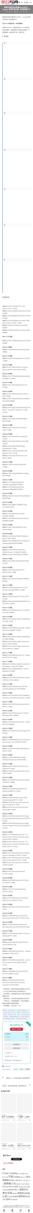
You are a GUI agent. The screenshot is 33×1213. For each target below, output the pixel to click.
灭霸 (19, 1187)
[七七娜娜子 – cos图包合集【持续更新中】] (24, 1103)
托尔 (4, 1187)
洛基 (13, 1187)
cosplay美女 (21, 1173)
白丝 (25, 1187)
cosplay (13, 1173)
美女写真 (7, 1193)
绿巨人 (16, 1190)
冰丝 (21, 1177)
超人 (7, 1196)
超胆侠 (11, 1196)
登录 (27, 2)
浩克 (16, 1186)
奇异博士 (12, 1180)
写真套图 (17, 1177)
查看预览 (17, 1044)
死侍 (10, 1187)
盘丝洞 (5, 1190)
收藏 (22, 1069)
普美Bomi (15, 17)
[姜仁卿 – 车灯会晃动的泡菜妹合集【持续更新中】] (8, 1103)
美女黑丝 (15, 1193)
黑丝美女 (15, 1199)
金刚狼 (15, 1196)
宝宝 (27, 1180)
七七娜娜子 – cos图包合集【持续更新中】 (24, 1117)
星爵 (7, 1187)
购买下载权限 (17, 1029)
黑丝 (11, 1199)
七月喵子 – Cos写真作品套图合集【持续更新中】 (8, 1146)
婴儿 (22, 1180)
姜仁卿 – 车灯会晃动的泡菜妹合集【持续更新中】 (8, 1117)
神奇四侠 (11, 1190)
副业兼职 (17, 1048)
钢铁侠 (21, 1196)
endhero (7, 1069)
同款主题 (17, 1205)
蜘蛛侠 (21, 1193)
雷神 (8, 1199)
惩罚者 (27, 1184)
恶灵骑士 (18, 1184)
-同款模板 (10, 1207)
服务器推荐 (5, 1207)
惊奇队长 (23, 1184)
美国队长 (23, 1189)
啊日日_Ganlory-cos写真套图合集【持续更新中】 (24, 1146)
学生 (24, 1180)
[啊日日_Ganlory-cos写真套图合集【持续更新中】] (24, 1132)
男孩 (22, 1187)
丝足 (7, 1177)
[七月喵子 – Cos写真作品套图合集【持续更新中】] (8, 1132)
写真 (10, 1176)
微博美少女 (10, 1183)
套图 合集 (18, 1180)
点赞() (28, 1069)
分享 (16, 1069)
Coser (5, 1173)
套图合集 (16, 11)
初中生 (24, 1177)
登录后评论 (17, 1159)
